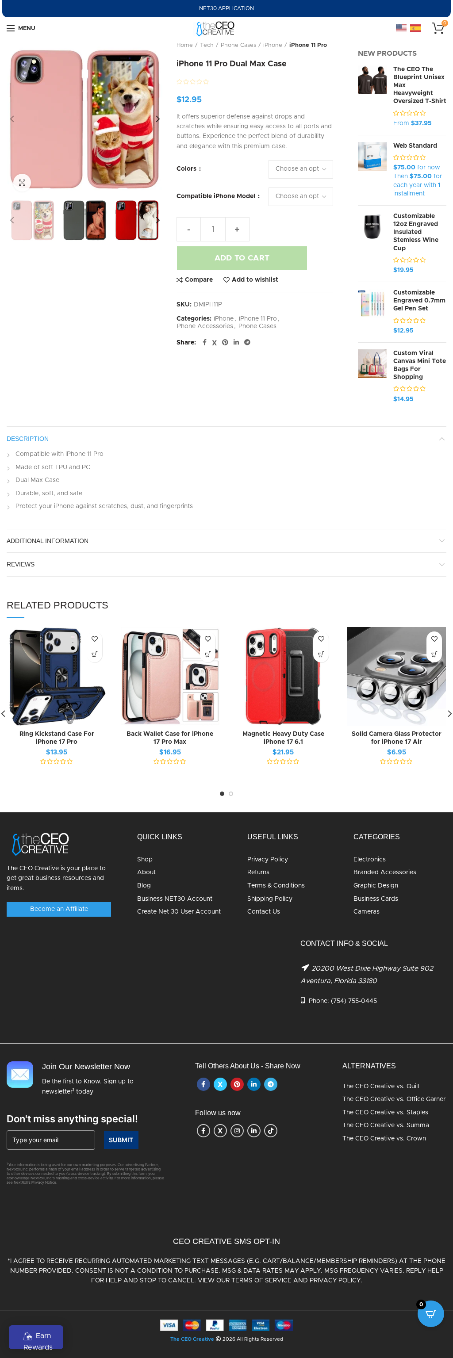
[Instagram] (237, 1130)
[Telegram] (247, 343)
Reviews (21, 564)
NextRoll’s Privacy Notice (35, 1183)
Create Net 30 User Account (179, 912)
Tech (207, 45)
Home (185, 45)
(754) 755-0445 (354, 1001)
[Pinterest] (225, 343)
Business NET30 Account (174, 899)
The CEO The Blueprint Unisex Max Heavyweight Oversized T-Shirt (419, 85)
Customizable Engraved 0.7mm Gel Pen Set (419, 301)
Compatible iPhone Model (217, 196)
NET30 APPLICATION (226, 8)
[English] (401, 28)
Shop (145, 860)
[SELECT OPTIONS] (94, 654)
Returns (258, 872)
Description (28, 438)
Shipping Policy (269, 899)
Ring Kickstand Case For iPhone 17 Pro (56, 738)
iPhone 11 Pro (308, 45)
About (146, 872)
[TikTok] (270, 1130)
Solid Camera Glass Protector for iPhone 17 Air (396, 738)
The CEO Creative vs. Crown (384, 1139)
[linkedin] (236, 343)
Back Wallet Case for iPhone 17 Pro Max (170, 738)
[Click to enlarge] (22, 182)
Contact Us (263, 912)
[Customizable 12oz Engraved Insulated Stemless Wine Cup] (372, 243)
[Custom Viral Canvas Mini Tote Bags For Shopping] (372, 376)
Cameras (366, 912)
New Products (387, 53)
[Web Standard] (372, 170)
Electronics (369, 860)
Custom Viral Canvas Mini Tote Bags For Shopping (419, 365)
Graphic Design (375, 886)
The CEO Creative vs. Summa (385, 1125)
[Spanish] (416, 28)
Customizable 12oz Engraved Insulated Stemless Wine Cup (415, 232)
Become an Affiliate (59, 909)
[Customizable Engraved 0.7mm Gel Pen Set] (372, 312)
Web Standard (415, 146)
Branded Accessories (384, 872)
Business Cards (375, 899)
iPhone (272, 45)
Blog (144, 886)
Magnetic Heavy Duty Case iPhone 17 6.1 (283, 738)
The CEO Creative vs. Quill (380, 1086)
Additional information (47, 540)
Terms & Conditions (276, 886)
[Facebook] (204, 343)
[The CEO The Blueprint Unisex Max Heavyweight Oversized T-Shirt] (372, 96)
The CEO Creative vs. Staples (385, 1112)
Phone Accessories (205, 326)
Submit (121, 1140)
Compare (199, 280)
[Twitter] (214, 343)
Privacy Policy (267, 860)
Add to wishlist (255, 280)
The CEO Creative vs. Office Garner (393, 1099)
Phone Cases (238, 45)
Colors (187, 169)
